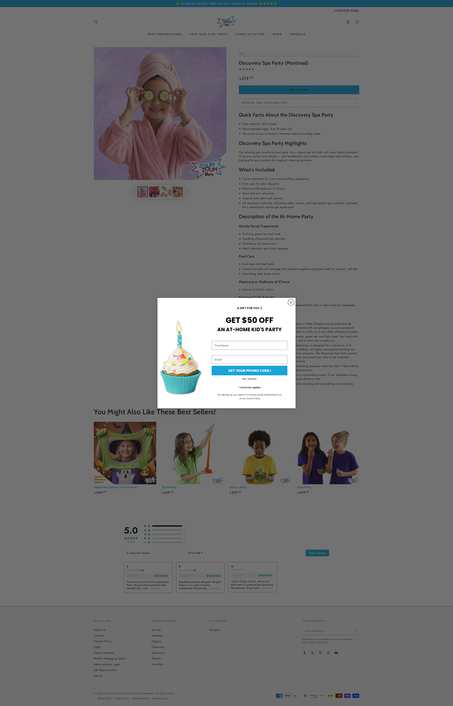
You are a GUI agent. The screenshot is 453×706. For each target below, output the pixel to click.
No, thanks (249, 379)
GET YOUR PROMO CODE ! (249, 370)
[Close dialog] (291, 302)
